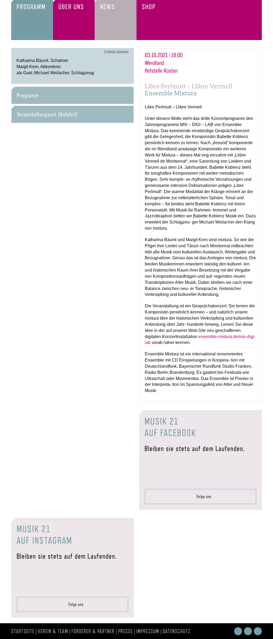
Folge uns (202, 496)
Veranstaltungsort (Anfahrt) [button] (47, 114)
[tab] (72, 95)
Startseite (22, 631)
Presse (125, 631)
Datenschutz (176, 631)
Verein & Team (53, 631)
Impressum (147, 631)
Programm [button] (28, 95)
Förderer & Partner (93, 631)
